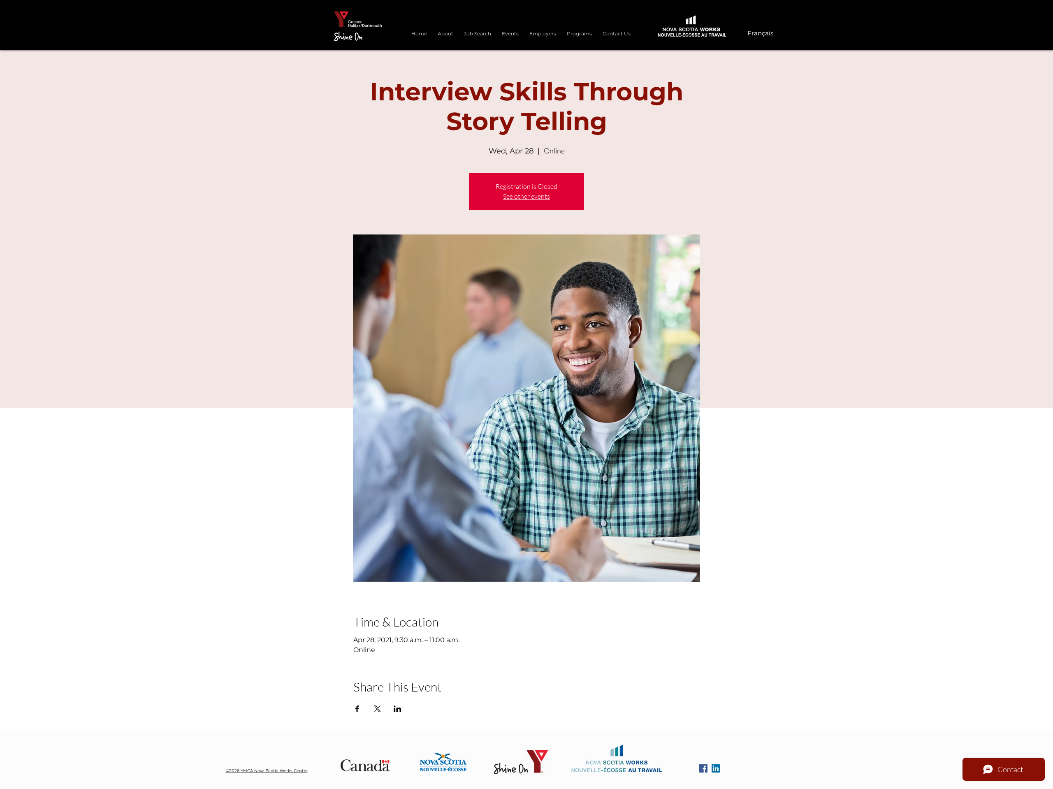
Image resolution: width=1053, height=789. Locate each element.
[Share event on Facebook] (357, 708)
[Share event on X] (377, 708)
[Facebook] (703, 768)
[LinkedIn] (716, 768)
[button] (579, 30)
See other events (526, 196)
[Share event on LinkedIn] (397, 708)
